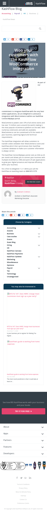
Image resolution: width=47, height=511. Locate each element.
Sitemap (23, 496)
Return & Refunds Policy (23, 492)
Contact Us (23, 499)
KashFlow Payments (15, 254)
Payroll (17, 13)
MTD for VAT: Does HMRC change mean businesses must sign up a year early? (23, 328)
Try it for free (22, 411)
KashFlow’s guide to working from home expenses (22, 374)
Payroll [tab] (9, 268)
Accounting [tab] (11, 228)
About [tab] (6, 426)
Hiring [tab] (9, 245)
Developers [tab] (8, 453)
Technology (11, 274)
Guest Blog (11, 242)
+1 (13, 39)
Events (9, 239)
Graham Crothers (23, 192)
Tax (8, 271)
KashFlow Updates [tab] (14, 256)
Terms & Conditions (23, 484)
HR (25, 13)
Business (32, 13)
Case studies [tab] (12, 236)
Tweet (4, 39)
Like (21, 39)
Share (29, 39)
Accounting (6, 13)
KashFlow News (9, 19)
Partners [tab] (7, 440)
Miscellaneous (12, 262)
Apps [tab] (5, 433)
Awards (10, 231)
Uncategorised (12, 276)
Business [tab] (10, 234)
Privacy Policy (23, 488)
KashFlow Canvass (14, 251)
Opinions (10, 265)
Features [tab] (7, 446)
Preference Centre (23, 503)
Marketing (11, 259)
